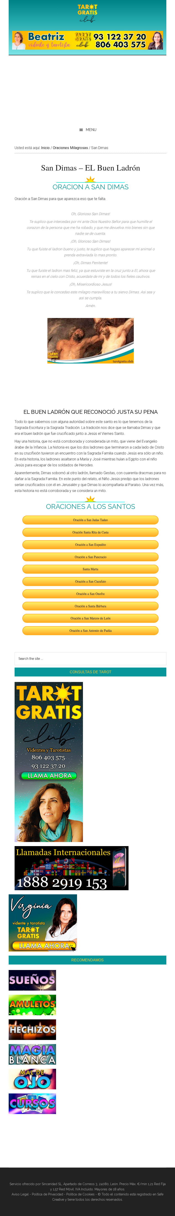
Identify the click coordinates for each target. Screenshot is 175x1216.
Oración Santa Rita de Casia (90, 532)
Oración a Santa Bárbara (90, 606)
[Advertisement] (87, 90)
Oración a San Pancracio (90, 557)
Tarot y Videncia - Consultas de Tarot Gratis (87, 13)
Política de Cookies (80, 1194)
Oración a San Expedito (90, 544)
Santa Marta (90, 569)
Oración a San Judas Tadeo (90, 520)
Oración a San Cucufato (90, 581)
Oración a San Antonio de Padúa (90, 630)
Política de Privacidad (47, 1194)
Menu (91, 130)
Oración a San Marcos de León (91, 618)
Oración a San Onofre (90, 593)
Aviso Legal (20, 1194)
